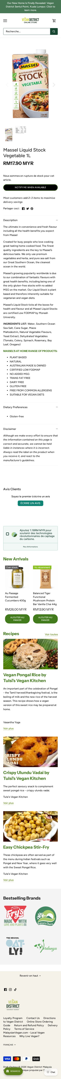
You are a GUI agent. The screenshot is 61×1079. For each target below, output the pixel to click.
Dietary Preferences (15, 407)
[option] (30, 84)
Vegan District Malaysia (39, 1066)
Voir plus (8, 728)
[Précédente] (7, 85)
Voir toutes (51, 634)
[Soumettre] (54, 31)
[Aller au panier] (54, 20)
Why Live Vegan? (29, 1036)
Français (8, 1045)
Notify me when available (30, 187)
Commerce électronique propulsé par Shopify (27, 1070)
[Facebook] (5, 989)
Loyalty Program (12, 1018)
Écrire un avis (30, 503)
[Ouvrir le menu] (5, 20)
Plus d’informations (30, 547)
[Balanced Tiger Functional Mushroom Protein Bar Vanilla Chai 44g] (45, 578)
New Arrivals (15, 559)
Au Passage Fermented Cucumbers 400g (15, 597)
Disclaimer (9, 429)
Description (10, 220)
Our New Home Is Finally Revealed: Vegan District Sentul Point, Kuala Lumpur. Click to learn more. (30, 7)
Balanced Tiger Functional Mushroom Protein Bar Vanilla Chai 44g (45, 599)
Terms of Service (24, 1028)
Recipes (11, 633)
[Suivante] (54, 85)
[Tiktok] (15, 989)
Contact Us (33, 1018)
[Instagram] (10, 989)
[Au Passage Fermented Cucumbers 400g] (17, 578)
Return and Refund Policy (29, 1025)
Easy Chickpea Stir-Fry (26, 847)
